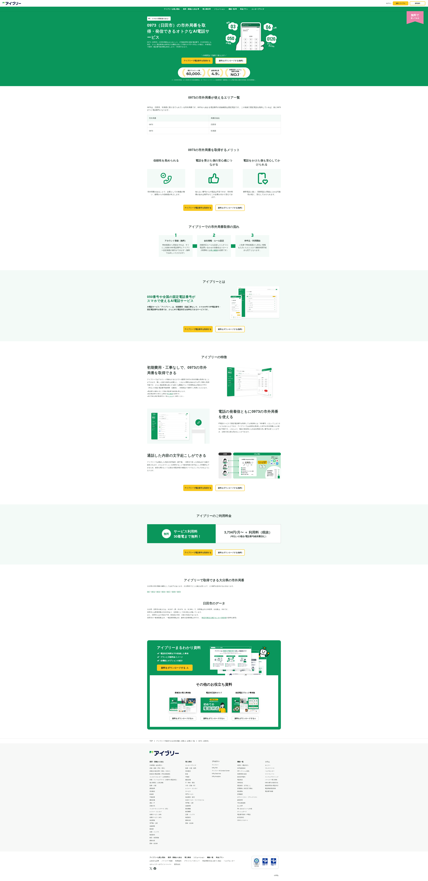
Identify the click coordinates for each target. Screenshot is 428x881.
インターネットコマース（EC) (159, 808)
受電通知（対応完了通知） (245, 788)
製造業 (152, 829)
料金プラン (244, 9)
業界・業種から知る (190, 9)
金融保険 (152, 826)
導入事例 (206, 9)
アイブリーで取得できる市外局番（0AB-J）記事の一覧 (175, 741)
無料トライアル (400, 3)
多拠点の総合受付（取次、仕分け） (160, 771)
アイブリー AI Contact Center (221, 771)
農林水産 (152, 840)
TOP (151, 741)
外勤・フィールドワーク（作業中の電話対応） (164, 780)
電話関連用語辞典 (270, 788)
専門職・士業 (154, 823)
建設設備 (152, 800)
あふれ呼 (240, 806)
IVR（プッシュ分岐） (243, 771)
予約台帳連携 (241, 803)
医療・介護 (153, 785)
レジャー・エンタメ (156, 811)
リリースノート (269, 774)
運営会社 (177, 864)
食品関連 (152, 820)
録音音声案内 (241, 777)
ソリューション (219, 9)
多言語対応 (240, 817)
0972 (153, 592)
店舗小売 (152, 806)
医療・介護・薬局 (190, 768)
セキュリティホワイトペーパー (160, 864)
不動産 (187, 777)
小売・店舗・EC (190, 785)
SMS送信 (240, 782)
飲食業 (152, 794)
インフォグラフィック (271, 777)
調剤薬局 (152, 788)
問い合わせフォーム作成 (244, 808)
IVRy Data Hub (216, 773)
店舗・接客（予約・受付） (158, 768)
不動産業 (152, 797)
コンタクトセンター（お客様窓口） (160, 777)
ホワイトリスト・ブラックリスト (247, 797)
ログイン (388, 3)
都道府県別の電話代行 (271, 785)
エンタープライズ (258, 9)
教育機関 (188, 811)
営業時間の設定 (242, 774)
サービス (188, 791)
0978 (174, 592)
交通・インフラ (154, 832)
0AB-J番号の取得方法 (271, 782)
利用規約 (178, 861)
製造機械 (188, 808)
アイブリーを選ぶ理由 (172, 9)
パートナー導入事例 (271, 780)
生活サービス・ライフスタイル (194, 800)
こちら (171, 396)
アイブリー (215, 765)
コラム (267, 761)
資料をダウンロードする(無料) (231, 60)
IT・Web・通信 (190, 782)
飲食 (186, 774)
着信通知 (240, 791)
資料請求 (417, 3)
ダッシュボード (242, 811)
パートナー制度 (167, 861)
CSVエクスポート (242, 820)
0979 (179, 592)
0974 (163, 592)
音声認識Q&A (241, 768)
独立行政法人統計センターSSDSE (214, 618)
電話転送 (240, 780)
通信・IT (152, 803)
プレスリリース (269, 768)
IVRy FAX (215, 768)
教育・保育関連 (154, 837)
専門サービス (189, 794)
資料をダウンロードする (173, 667)
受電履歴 (240, 794)
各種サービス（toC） (156, 817)
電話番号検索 (269, 791)
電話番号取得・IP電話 (244, 814)
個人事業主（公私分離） (157, 782)
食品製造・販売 (190, 797)
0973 (158, 592)
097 (148, 592)
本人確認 (214, 250)
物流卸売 (152, 835)
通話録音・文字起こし (244, 785)
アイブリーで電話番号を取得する (197, 60)
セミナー (267, 765)
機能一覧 (232, 9)
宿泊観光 (152, 791)
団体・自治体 (154, 843)
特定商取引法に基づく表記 (211, 861)
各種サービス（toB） (156, 814)
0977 (168, 592)
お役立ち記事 (154, 861)
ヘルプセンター (269, 771)
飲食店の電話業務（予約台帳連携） (160, 774)
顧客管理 (240, 800)
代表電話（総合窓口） (156, 765)
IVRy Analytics (216, 776)
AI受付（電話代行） (243, 765)
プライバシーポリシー (192, 861)
